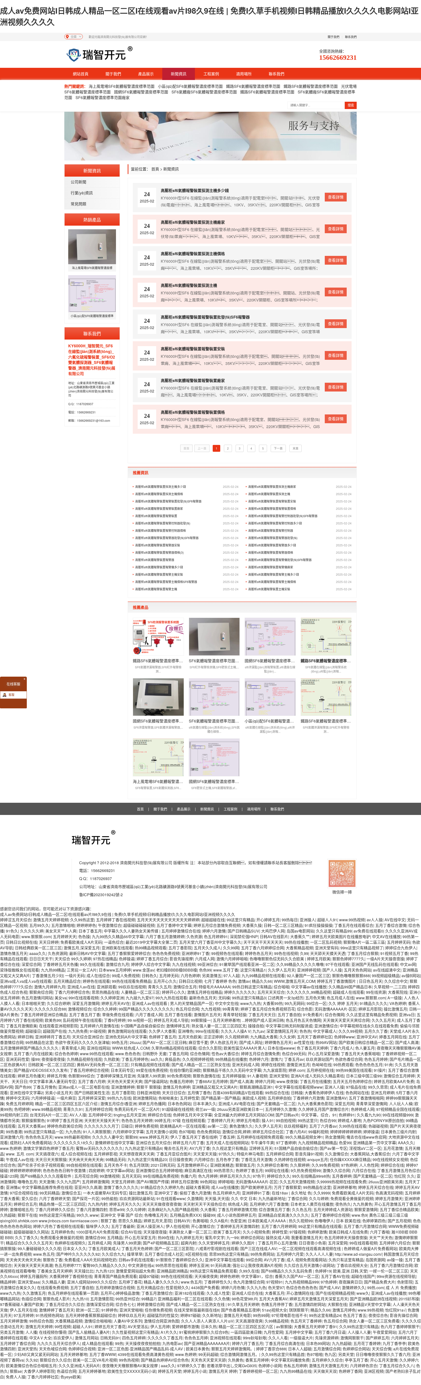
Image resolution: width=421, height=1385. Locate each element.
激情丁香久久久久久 (121, 1187)
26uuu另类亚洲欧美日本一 (240, 1109)
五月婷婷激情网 (95, 1181)
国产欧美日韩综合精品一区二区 (366, 1042)
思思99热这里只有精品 (229, 1254)
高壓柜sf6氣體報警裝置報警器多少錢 (300, 545)
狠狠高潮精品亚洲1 (256, 1087)
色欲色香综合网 (348, 1059)
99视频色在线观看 (227, 953)
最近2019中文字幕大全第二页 (151, 942)
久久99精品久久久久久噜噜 (300, 964)
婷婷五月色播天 (31, 1076)
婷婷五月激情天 (388, 1198)
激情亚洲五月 (298, 1064)
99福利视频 (318, 1131)
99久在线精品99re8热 (311, 1176)
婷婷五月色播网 (152, 1103)
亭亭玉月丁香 (356, 1360)
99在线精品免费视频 (161, 1176)
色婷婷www (344, 1037)
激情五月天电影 (237, 1315)
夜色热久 (343, 1204)
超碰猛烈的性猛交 (162, 1315)
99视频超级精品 (386, 975)
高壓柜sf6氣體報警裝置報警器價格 (300, 552)
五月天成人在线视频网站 (227, 1142)
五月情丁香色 (199, 1092)
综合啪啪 (281, 987)
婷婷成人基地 (349, 1120)
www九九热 (250, 1003)
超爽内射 (188, 1243)
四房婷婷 (96, 1170)
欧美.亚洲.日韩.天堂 (350, 1271)
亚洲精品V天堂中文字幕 (370, 1304)
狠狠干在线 (27, 1215)
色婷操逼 (126, 959)
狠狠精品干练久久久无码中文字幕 (232, 1070)
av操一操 (395, 1260)
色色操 (84, 936)
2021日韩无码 (163, 1165)
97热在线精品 (105, 959)
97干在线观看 (337, 964)
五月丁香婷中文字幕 (173, 925)
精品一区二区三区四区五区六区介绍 (66, 1103)
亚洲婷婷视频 (308, 970)
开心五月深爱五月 (140, 1237)
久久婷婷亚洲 (112, 998)
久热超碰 (8, 1215)
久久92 (32, 1360)
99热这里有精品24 (325, 1315)
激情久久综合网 (336, 1170)
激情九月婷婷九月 (49, 987)
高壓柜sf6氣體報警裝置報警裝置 (187, 516)
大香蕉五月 (274, 1293)
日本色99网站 (318, 1343)
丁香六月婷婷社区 (42, 1377)
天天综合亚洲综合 (87, 1037)
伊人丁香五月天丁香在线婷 (193, 1137)
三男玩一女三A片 (82, 970)
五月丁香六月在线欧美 (33, 1053)
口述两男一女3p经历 (285, 998)
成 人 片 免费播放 (401, 1287)
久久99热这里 (82, 920)
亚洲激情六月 (11, 1137)
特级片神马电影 (250, 1154)
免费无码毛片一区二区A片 (137, 1109)
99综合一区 (316, 1003)
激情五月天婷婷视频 (50, 920)
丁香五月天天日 (262, 1014)
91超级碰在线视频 (177, 1109)
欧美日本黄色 (197, 1349)
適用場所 (244, 74)
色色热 (305, 1031)
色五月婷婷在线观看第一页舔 (73, 1293)
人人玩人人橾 (400, 1103)
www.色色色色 (127, 1053)
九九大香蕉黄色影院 (315, 1103)
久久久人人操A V (235, 1031)
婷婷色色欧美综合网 (64, 1126)
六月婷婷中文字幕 (128, 1131)
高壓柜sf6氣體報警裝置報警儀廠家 (300, 567)
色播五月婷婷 (181, 1081)
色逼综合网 (66, 1371)
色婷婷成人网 (362, 1109)
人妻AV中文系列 (128, 1321)
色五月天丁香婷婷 (306, 1321)
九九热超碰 (341, 1343)
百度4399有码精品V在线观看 (238, 1092)
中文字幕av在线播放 (308, 987)
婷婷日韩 (25, 1037)
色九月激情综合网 (248, 1282)
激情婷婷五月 (178, 1026)
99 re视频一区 (139, 1020)
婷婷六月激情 (214, 931)
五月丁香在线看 (178, 1014)
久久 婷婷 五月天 (343, 1003)
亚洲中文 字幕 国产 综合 (121, 1215)
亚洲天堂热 (27, 1349)
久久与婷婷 (318, 1198)
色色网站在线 (357, 1092)
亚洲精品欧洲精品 (172, 1271)
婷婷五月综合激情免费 (260, 1053)
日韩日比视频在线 (21, 942)
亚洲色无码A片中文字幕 (126, 1037)
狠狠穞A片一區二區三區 (364, 942)
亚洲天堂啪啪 (131, 1310)
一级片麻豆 (66, 1098)
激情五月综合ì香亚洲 (118, 1103)
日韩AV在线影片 (274, 936)
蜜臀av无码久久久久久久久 (99, 1148)
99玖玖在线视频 (132, 987)
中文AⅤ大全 (40, 1338)
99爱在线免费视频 (152, 1070)
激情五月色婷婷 (176, 1087)
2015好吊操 (409, 1299)
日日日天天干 (41, 959)
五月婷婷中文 (100, 1115)
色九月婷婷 (208, 1176)
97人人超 (231, 975)
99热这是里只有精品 (57, 1215)
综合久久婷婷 (105, 1009)
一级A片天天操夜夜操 (385, 959)
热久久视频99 (301, 1221)
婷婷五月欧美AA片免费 (394, 1081)
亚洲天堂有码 (326, 948)
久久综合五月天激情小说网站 (309, 1265)
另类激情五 (211, 975)
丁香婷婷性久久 (217, 1282)
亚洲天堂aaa (29, 1282)
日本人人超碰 (299, 1349)
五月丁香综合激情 (390, 925)
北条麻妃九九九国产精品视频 (173, 1209)
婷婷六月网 (265, 1081)
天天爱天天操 (205, 1154)
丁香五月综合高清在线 (284, 1343)
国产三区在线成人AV (258, 1248)
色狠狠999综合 (81, 1076)
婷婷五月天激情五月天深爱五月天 (318, 1299)
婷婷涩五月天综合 (15, 920)
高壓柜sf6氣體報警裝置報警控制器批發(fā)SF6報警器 (300, 516)
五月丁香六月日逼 (329, 1332)
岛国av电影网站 (300, 931)
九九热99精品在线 (295, 1371)
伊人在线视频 (177, 1226)
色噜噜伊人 (324, 1221)
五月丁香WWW (102, 1354)
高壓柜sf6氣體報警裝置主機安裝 (300, 589)
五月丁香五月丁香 (84, 1014)
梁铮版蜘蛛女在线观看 (19, 970)
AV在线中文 (394, 920)
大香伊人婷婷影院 (39, 1371)
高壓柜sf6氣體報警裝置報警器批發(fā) (300, 538)
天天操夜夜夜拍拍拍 (142, 1343)
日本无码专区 (122, 1070)
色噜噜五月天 (156, 1215)
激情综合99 (95, 1237)
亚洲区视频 (373, 1371)
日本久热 (209, 1326)
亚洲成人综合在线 (247, 1293)
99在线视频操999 (398, 1115)
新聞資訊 (178, 74)
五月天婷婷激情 (13, 1321)
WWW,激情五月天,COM (294, 981)
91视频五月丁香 (394, 953)
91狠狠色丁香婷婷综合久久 (179, 1260)
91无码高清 (220, 1265)
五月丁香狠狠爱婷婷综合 (128, 953)
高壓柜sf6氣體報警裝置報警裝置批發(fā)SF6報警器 (187, 501)
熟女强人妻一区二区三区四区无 (218, 1026)
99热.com (375, 1287)
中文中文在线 (226, 1003)
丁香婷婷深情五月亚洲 (115, 1076)
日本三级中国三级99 (364, 1076)
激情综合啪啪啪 (98, 1321)
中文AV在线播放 (386, 936)
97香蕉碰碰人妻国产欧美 (21, 1304)
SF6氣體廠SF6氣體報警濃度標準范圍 (204, 92)
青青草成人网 (73, 1048)
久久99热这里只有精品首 (283, 1354)
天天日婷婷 (48, 942)
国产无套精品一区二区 (276, 1103)
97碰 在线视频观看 (188, 1120)
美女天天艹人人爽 (61, 931)
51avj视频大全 (274, 1310)
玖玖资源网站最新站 (136, 1198)
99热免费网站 (262, 1254)
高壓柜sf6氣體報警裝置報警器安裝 (187, 545)
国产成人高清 (407, 1042)
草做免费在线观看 (117, 1014)
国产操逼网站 (156, 1081)
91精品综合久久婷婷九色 (162, 1187)
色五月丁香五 (354, 1315)
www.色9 (359, 1215)
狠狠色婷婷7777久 (348, 959)
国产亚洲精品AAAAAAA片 (207, 1343)
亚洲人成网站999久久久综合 (91, 1282)
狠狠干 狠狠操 (148, 1087)
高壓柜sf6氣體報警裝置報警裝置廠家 (187, 508)
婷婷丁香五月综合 (152, 959)
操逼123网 (9, 1176)
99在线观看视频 (363, 1243)
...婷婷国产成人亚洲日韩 (263, 1020)
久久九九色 (256, 1287)
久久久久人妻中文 (107, 1137)
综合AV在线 (131, 1232)
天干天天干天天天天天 (262, 942)
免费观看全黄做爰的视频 (351, 1198)
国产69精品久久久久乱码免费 (287, 1271)
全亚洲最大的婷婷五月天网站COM (244, 1115)
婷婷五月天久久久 (235, 1176)
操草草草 (135, 1254)
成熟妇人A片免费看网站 (30, 1142)
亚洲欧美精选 (221, 1165)
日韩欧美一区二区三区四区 (51, 1064)
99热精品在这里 (39, 1042)
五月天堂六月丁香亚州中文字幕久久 (210, 942)
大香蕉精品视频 (299, 948)
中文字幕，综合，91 (319, 1115)
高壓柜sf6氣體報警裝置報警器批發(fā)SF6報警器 (187, 538)
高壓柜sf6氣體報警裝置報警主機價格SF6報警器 (187, 582)
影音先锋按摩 (181, 959)
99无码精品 (49, 1193)
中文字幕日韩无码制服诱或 (289, 1026)
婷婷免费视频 (146, 1126)
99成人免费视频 (126, 975)
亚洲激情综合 (326, 1026)
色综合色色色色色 (301, 1287)
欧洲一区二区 (87, 1310)
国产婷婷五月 (377, 1338)
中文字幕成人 (324, 1031)
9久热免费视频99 (306, 1170)
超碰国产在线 (54, 1031)
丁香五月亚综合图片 (173, 1154)
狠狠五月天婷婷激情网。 (232, 1349)
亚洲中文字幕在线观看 (224, 1260)
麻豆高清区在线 (198, 1170)
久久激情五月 (34, 1293)
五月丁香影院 (180, 948)
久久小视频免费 (256, 1232)
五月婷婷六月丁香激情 (268, 1204)
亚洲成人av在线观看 (150, 1003)
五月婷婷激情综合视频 (115, 1287)
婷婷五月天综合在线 (375, 1187)
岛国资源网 (375, 1260)
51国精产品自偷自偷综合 (142, 1026)
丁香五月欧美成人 (103, 1248)
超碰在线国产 (363, 1276)
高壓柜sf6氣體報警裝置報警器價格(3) (187, 552)
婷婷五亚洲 (199, 1265)
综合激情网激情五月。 (239, 1354)
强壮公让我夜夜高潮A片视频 (257, 1265)
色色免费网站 (208, 1131)
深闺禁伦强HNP (244, 936)
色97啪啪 (187, 1131)
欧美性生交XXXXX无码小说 (131, 1371)
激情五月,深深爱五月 (82, 948)
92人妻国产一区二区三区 (308, 975)
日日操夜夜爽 (180, 1159)
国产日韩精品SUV (243, 931)
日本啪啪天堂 (33, 1003)
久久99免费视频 (325, 1165)
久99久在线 (249, 1271)
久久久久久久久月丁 (101, 1126)
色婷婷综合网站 (356, 1349)
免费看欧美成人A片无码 (81, 942)
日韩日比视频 (190, 981)
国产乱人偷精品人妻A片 (89, 1332)
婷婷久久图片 (243, 1243)
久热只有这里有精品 (346, 1260)
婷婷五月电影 (248, 1120)
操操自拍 (256, 1026)
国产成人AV (329, 1287)
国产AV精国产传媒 (152, 1181)
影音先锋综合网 (403, 1315)
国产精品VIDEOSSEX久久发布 (41, 1070)
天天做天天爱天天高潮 (33, 1265)
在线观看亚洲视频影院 (58, 1026)
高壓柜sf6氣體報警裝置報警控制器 (300, 530)
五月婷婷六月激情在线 (99, 1026)
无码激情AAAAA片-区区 (335, 1009)
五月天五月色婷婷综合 (352, 1081)
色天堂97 (276, 1287)
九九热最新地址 (272, 1198)
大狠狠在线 (337, 1304)
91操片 (380, 1070)
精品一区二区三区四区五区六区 (246, 1326)
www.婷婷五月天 (153, 1137)
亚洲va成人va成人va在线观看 (25, 981)
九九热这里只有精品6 (143, 1148)
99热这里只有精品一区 (43, 1131)
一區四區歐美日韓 (246, 1332)
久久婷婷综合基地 (272, 1165)
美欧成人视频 (254, 1098)
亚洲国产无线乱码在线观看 (374, 964)
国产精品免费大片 (379, 1282)
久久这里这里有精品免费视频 (371, 1014)
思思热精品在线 (105, 992)
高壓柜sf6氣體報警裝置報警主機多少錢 (300, 574)
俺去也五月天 (175, 1148)
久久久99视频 (350, 1031)
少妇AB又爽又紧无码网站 (36, 1354)
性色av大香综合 (225, 1053)
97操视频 (297, 1232)
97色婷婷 (349, 1165)
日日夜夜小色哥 (312, 1243)
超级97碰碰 (149, 1276)
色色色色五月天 (39, 1137)
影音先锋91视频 (309, 1154)
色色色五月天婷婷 (137, 1120)
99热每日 (290, 920)
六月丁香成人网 (149, 1014)
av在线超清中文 (387, 970)
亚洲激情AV (336, 1098)
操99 (35, 1059)
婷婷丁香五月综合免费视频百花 (267, 1009)
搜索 (351, 105)
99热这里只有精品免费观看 (213, 1271)
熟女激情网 (334, 1137)
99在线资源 (376, 992)
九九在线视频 (183, 964)
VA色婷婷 (397, 1003)
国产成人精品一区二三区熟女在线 (201, 1064)
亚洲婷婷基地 (344, 1187)
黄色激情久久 (241, 1126)
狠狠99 (131, 1137)
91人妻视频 (257, 1076)
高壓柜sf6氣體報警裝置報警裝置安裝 (300, 501)
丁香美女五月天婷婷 (54, 1271)
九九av (258, 1031)
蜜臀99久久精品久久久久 (104, 1265)
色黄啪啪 (200, 1221)
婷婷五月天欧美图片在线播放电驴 (341, 936)
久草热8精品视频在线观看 (173, 1048)
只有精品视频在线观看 (150, 1064)
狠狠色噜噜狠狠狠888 (351, 975)
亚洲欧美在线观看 (117, 948)
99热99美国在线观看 (354, 1070)
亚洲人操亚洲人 (150, 1226)
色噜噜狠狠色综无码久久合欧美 (277, 959)
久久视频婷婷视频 (197, 1059)
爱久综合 (29, 1198)
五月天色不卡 (115, 1165)
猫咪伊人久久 (97, 1226)
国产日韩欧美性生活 (91, 1092)
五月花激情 (393, 1148)
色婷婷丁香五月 (162, 1037)
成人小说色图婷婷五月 (236, 1215)
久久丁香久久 (26, 1237)
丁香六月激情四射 (91, 1209)
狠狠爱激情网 (366, 1209)
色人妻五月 (365, 1048)
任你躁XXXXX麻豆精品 (350, 1159)
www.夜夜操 (287, 1081)
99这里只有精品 (240, 920)
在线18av (280, 1193)
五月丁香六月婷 (91, 1081)
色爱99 (345, 1142)
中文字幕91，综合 (257, 1276)
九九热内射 (97, 1204)
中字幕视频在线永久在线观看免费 (369, 1026)
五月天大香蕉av (31, 1126)
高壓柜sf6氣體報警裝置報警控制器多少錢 (300, 523)
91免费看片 (313, 1014)
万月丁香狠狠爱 (287, 1187)
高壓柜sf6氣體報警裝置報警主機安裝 (187, 574)
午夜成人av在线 (19, 1159)
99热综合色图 (41, 1321)
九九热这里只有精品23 (147, 1159)
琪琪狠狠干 (298, 1310)
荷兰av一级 (205, 1109)
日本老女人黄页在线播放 (311, 1204)
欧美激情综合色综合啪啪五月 (31, 1365)
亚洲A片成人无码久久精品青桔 (317, 1076)
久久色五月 (301, 1209)
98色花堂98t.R (244, 1299)
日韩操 (297, 1092)
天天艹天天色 (380, 1237)
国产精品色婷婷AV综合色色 (165, 1360)
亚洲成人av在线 (81, 987)
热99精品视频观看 (150, 948)
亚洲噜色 (185, 1031)
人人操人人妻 (359, 1332)
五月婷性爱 (189, 1098)
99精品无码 (115, 1159)
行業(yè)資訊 (82, 193)
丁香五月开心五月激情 (277, 1243)
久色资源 (194, 936)
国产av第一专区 (333, 1148)
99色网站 (208, 1181)
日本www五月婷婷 (115, 970)
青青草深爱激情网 (371, 1103)
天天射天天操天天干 (101, 1120)
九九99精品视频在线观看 (263, 975)
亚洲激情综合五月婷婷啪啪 (159, 1170)
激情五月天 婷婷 (223, 1371)
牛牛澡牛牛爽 (262, 1142)
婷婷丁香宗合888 (271, 1349)
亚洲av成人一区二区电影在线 (83, 1087)
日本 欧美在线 (348, 1221)
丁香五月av (294, 1059)
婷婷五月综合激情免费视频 (216, 925)
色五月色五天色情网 (303, 1020)
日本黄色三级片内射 (398, 1131)
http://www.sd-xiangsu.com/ (358, 1254)
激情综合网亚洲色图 (161, 1321)
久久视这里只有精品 (229, 1148)
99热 (119, 1343)
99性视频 (63, 1326)
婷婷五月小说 (195, 1371)
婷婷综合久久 (278, 1176)
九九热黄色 (362, 1204)
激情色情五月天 (13, 953)
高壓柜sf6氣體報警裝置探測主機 (300, 494)
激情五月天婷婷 (39, 1326)
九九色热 (73, 1131)
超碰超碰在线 (213, 920)
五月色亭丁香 (227, 1159)
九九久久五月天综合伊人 (58, 1343)
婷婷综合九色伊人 (400, 948)
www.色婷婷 (10, 1148)
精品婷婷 (8, 1282)
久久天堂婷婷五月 (214, 1243)
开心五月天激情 (383, 1360)
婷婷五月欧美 (318, 959)
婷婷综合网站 (252, 1237)
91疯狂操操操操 (318, 925)
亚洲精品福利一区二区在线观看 (185, 1299)
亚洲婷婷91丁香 (195, 953)
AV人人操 (77, 1115)
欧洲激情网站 (144, 1098)
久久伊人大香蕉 (162, 1031)
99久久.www (87, 1215)
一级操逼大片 (301, 1338)
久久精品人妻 (53, 1282)
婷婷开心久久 (173, 992)
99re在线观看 (207, 1031)
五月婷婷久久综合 (327, 1360)
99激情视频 (110, 1176)
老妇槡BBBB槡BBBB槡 (176, 970)
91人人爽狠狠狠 (97, 1131)
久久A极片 (219, 1221)
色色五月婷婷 (376, 1059)
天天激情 (47, 1181)
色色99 (205, 970)
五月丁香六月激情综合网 (365, 1226)
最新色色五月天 (202, 998)
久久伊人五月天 (281, 970)
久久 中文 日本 (243, 1198)
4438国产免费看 (205, 1287)
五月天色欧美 (189, 1037)
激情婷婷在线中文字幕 (114, 1142)
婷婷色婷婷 (229, 1276)
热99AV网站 (326, 1042)
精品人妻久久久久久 (161, 1282)
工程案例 (211, 74)
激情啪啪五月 (21, 1209)
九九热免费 (78, 1031)
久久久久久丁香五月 (164, 1338)
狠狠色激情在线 (206, 1076)
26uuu (135, 1042)
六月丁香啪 (379, 1232)
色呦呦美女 (168, 1098)
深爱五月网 (344, 1103)
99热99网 (261, 1315)
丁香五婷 (227, 1137)
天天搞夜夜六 (47, 1154)
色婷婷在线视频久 (70, 1243)
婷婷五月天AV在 (115, 1003)
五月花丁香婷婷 (367, 1343)
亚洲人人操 (334, 1087)
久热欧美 (111, 1059)
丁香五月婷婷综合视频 (89, 1070)
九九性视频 (210, 1009)
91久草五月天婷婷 (243, 1304)
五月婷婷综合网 (98, 1109)
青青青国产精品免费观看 (115, 1276)
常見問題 (78, 204)
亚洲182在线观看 (189, 1293)
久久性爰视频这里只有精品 (135, 1332)
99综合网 (254, 1260)
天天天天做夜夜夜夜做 (161, 1204)
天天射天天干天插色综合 (204, 1204)
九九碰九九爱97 (139, 998)
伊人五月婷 (160, 1326)
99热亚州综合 (127, 1299)
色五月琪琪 (139, 1165)
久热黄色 (235, 1360)
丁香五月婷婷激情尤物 (237, 1209)
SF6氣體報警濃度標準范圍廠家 (103, 97)
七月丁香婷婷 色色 (220, 981)
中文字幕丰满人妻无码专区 (52, 1081)
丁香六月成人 (341, 1048)
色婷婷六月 (258, 1059)
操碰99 (209, 1215)
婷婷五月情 (56, 1076)
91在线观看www (170, 1198)
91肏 (388, 1064)
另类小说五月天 (58, 1092)
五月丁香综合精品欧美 (399, 1209)
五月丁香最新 (122, 1226)
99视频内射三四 (14, 1115)
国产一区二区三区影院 (173, 1248)
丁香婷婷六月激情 (308, 1098)
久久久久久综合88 (50, 1009)
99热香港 (14, 1131)
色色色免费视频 (166, 953)
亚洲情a (13, 1187)
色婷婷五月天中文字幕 (192, 1115)
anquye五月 (317, 1159)
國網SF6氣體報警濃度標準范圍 (141, 92)
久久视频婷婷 (236, 1037)
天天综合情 (381, 1349)
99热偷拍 (109, 1198)
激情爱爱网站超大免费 (135, 1271)
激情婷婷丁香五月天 (56, 1310)
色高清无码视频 (389, 1193)
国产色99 (23, 1087)
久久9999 (321, 1193)
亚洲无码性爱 (17, 1059)
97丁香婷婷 (286, 1142)
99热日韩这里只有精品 (252, 987)
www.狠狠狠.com (36, 936)
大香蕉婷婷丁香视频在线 (70, 1276)
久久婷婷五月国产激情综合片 (323, 1109)
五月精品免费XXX (185, 1215)
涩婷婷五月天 (260, 1148)
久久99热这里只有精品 (359, 1326)
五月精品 (115, 1237)
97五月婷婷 (24, 1315)
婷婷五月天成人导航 (171, 1020)
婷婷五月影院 (370, 1009)
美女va (61, 998)
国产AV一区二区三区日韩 (165, 1042)
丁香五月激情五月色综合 (398, 1170)
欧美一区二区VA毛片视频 (95, 1360)
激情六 (276, 1059)
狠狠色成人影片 (56, 1299)
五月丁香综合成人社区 (163, 1254)
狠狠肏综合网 (41, 992)
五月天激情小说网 (161, 1131)
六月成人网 (204, 959)
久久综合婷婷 (58, 1003)
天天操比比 (84, 1271)
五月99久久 (39, 925)
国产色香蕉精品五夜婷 (240, 1310)
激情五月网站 (86, 1338)
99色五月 (120, 1042)
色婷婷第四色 (374, 1221)
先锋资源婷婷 (326, 1338)
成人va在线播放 (225, 1187)
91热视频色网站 (49, 1315)
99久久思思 (378, 1087)
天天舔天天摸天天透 (327, 953)
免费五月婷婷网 (19, 1103)
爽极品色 (172, 1059)
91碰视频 (98, 1031)
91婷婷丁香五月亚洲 (64, 1120)
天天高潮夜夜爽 (249, 1321)
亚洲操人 (307, 920)
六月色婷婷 (190, 975)
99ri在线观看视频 (83, 998)
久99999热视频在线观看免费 (341, 1181)
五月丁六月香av (323, 1126)
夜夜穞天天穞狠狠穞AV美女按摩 (130, 1365)
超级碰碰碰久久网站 (31, 1232)
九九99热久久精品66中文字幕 (118, 936)
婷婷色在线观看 (96, 981)
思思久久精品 (130, 1221)
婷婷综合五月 (25, 1204)
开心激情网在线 (300, 1293)
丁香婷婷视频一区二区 (258, 1371)
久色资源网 (57, 953)
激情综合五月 (185, 987)
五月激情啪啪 (63, 925)
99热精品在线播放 (231, 1059)
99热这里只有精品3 (249, 998)
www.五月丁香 (225, 970)
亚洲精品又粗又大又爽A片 (215, 1087)
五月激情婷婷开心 (192, 1165)
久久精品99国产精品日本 (350, 987)
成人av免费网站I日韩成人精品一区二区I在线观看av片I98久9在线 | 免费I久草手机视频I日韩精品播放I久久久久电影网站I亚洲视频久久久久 (209, 16)
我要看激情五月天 (306, 1237)
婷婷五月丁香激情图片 (337, 981)
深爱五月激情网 (85, 1003)
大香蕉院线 (397, 992)
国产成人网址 (251, 1042)
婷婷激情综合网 (150, 1304)
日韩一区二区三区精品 (283, 925)
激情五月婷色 (344, 1310)
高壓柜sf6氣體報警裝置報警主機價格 (300, 582)
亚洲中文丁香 (166, 1193)
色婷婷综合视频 (82, 1349)
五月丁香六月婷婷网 (278, 1226)
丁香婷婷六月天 (220, 1120)
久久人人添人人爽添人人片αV (207, 1321)
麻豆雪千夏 (198, 1042)
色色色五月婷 (196, 1338)
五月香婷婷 (341, 1176)
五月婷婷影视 (105, 1154)
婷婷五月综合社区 (268, 1131)
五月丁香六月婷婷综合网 (262, 948)
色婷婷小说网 (270, 1365)
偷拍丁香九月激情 (195, 1193)
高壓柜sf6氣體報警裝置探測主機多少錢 (187, 486)
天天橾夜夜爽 (206, 1276)
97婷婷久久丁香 (191, 1365)
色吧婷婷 (22, 1109)
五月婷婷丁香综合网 (17, 1343)
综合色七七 (125, 1304)
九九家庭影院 (275, 1070)
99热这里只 (308, 1120)
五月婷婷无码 (398, 942)
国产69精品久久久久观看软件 (46, 1176)
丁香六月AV (296, 1131)
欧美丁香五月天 (227, 1232)
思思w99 (116, 1209)
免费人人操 (15, 1377)
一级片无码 (75, 975)
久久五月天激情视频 (297, 1181)
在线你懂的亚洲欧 (185, 1070)
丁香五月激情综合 (156, 1293)
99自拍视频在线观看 (84, 1165)
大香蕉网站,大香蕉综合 (370, 1154)
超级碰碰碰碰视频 (138, 925)
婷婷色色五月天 (258, 953)
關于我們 (333, 37)
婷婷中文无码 (17, 1098)
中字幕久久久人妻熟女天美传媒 (131, 931)
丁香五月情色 (44, 1087)
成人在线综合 (98, 975)
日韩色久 (149, 975)
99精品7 (148, 1299)
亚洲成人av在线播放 (388, 1293)
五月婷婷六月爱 (290, 1254)
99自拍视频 (286, 1120)
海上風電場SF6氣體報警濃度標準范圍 (122, 86)
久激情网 (195, 1198)
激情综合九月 (117, 964)
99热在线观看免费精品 (131, 981)
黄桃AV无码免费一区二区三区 (103, 1064)
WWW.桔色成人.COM (130, 1048)
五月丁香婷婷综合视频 (330, 1215)
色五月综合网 (187, 1009)
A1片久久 (169, 1332)
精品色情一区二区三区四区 (62, 1204)
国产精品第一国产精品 (220, 1098)
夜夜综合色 (378, 1315)
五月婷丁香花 (130, 1282)
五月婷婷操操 (233, 1076)
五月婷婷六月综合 (394, 1243)
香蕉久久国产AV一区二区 (297, 1276)
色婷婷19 (323, 1271)
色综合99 (328, 1120)
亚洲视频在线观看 (225, 1338)
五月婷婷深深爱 (91, 1098)
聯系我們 (351, 37)
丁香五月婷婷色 (135, 1059)
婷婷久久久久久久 (239, 992)
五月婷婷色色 (62, 1232)
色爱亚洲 (238, 1221)
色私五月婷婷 (295, 1365)
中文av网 (408, 964)
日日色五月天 (370, 981)
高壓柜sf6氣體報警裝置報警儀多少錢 (187, 567)
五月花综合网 (86, 1176)
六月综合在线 (363, 1170)
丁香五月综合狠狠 (362, 953)
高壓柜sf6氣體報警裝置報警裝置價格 (300, 508)
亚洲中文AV (366, 1037)
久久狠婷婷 (299, 1165)
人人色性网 (369, 1165)
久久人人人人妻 (319, 1254)
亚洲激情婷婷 (122, 1087)
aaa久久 (168, 1365)
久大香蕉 (208, 1209)
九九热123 (105, 1271)
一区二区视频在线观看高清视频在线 (310, 1248)
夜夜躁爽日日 (350, 1282)
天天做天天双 (325, 1371)
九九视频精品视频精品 (317, 1142)
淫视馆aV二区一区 (365, 1148)
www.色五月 (43, 1254)
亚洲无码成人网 (245, 1064)
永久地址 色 (301, 1193)
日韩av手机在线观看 (136, 1260)
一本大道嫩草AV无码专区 (105, 1193)
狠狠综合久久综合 (55, 1360)
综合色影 (305, 1009)
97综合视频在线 (24, 1193)
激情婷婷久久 (353, 1287)
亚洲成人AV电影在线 (236, 1103)
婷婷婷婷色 (86, 925)
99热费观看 (343, 1064)
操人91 (268, 1120)
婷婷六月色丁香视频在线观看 (58, 1226)
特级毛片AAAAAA (214, 987)
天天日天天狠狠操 (51, 1159)
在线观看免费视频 (52, 1287)
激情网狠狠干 (352, 1338)
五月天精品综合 (67, 981)
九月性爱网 (273, 1332)
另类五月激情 (11, 1332)
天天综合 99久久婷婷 (73, 959)
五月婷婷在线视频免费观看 (260, 1137)
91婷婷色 (109, 1310)
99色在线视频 (286, 953)
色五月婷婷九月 (226, 1193)
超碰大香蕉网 (197, 1187)
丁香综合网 (297, 1198)
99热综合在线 (277, 1092)
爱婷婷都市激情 (185, 1326)
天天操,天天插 (217, 1198)
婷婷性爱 (279, 1232)
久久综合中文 (396, 981)
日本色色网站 (179, 1103)
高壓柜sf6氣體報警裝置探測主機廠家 (300, 486)
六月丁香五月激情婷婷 (164, 936)
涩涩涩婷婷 (213, 1037)
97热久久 (227, 1154)
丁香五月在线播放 (315, 1081)
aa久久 (157, 1059)
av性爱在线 (304, 1042)
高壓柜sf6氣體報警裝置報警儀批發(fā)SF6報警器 (300, 560)
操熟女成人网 (277, 1237)
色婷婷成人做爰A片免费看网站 (370, 1248)
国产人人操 (332, 970)
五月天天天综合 (271, 992)
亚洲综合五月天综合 (153, 1142)
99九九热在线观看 (171, 998)
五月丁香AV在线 (335, 1276)
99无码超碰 (208, 1354)
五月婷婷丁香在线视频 (115, 920)
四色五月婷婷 (133, 1338)
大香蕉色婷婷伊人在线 (324, 1092)
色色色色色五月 (369, 1064)
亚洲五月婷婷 (382, 1092)
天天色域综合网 (52, 1349)
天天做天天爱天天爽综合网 (346, 1020)
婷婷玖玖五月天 (131, 1315)
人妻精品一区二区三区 (140, 992)
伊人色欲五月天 (223, 1042)
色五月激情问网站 (37, 998)
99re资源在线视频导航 (396, 1276)
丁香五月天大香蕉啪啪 (360, 1053)
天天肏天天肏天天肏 (86, 1159)
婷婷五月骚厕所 (33, 1276)
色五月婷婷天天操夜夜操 (345, 1237)
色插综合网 (31, 1299)
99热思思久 (224, 1170)
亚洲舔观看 (106, 987)
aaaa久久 (37, 953)
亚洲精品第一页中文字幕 (374, 1142)
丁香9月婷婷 (114, 1020)
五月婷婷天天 (64, 936)
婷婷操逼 (371, 1131)
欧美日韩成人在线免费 (348, 1232)
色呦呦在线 (321, 1064)
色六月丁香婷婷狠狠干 (400, 1326)
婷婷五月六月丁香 (188, 1142)
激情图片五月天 (207, 1014)
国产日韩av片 (287, 1115)
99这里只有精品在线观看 (320, 1226)
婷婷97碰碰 (190, 1315)
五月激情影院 (102, 1299)
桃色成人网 (238, 1204)
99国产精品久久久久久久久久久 (146, 1009)
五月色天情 (315, 998)
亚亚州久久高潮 (88, 1187)
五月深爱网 (337, 1243)
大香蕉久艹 (300, 936)
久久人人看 (278, 1338)
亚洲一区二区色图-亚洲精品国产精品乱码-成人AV (140, 1349)
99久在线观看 (92, 964)
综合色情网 (334, 1014)
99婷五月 (162, 1120)
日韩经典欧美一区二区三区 (38, 948)
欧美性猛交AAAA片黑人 (245, 1048)
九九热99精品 (53, 970)
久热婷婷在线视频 (289, 1159)
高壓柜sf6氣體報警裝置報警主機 (187, 589)
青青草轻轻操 (234, 1014)
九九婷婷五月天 (189, 1237)
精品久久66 (262, 981)
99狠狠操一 (201, 1020)
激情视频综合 (79, 1009)
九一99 (232, 1237)
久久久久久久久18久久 (73, 1142)
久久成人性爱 (218, 1293)
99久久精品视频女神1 (304, 1137)
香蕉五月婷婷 (257, 1360)
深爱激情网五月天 (281, 1031)
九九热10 (80, 1299)
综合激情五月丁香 (274, 1209)
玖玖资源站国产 (319, 1059)
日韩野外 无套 (154, 1053)
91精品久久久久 (373, 1003)
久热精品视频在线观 (84, 1059)
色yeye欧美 (70, 1377)
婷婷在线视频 (273, 1064)
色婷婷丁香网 (350, 1371)
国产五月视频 (399, 1221)
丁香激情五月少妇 (47, 975)
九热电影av (172, 1343)
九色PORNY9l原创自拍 (383, 1120)
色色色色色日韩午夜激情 (65, 1170)
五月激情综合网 (327, 1349)
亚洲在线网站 (98, 1048)
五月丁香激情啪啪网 (366, 1098)
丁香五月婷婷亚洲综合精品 (43, 1014)
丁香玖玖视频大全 (352, 1265)
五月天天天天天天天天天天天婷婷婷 (168, 920)
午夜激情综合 (109, 925)
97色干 (259, 1176)
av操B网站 (411, 975)
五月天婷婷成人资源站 (332, 1209)
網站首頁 (80, 74)
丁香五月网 (178, 1053)
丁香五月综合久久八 (396, 1365)
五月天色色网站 (357, 970)
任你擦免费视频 (158, 1310)
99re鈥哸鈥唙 (254, 1338)
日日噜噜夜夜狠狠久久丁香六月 (383, 1354)
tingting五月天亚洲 (130, 1115)
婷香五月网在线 (392, 1037)
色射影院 (405, 1282)
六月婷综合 (204, 1159)
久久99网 (231, 948)
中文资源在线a (140, 1265)
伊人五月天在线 (23, 1310)
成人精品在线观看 (97, 1343)
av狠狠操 (284, 1326)
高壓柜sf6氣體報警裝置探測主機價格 (187, 494)
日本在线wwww (281, 1048)
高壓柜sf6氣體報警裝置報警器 (187, 560)
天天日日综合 (173, 1092)
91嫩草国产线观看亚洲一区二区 (246, 964)
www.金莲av (143, 970)
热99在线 (166, 1237)
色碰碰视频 (378, 1126)
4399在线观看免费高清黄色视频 (145, 1354)
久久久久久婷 (31, 931)
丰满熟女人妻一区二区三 (190, 1232)
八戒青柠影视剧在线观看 (216, 1248)
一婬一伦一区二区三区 (388, 1271)
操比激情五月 (395, 1009)
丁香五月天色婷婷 (137, 1248)
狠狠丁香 (108, 1221)
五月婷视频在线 (320, 1070)
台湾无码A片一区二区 (48, 1115)
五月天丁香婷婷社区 (314, 1037)
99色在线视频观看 (176, 1276)
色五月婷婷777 (68, 1265)
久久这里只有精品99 (334, 931)
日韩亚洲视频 (148, 1092)
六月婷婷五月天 (404, 1338)
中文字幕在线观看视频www (299, 1087)
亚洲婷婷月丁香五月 (52, 1037)
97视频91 (274, 1282)
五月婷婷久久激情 (280, 1109)
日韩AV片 (182, 1221)
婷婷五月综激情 (184, 1181)
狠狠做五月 (245, 1165)
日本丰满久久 (204, 1103)
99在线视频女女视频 (390, 1159)
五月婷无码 (169, 975)
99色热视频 (129, 1360)
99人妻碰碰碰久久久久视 (39, 1248)
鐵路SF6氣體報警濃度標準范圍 (253, 86)
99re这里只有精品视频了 (361, 948)
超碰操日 (33, 1031)
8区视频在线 (196, 1254)
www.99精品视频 (46, 1109)
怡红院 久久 (404, 1176)
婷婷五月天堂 (169, 1371)
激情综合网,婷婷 (236, 1131)
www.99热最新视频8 (72, 1137)
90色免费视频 (179, 1076)
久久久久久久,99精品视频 (309, 992)
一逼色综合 (114, 942)
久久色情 (222, 1299)
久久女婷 (287, 1037)
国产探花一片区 (85, 1198)
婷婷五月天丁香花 (110, 1326)
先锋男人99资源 (151, 1076)
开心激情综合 (202, 1226)
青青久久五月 (159, 987)
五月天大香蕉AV (273, 1299)
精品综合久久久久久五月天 (29, 1243)
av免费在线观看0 (368, 931)
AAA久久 (406, 1142)
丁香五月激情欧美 (21, 1026)
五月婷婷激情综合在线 (180, 931)
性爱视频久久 (177, 1287)
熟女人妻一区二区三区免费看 (374, 1321)
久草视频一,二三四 (390, 987)
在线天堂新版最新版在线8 (196, 1310)
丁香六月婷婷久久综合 (54, 1209)
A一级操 (394, 998)
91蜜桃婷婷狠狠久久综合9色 (204, 1332)
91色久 (12, 931)
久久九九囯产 (68, 1181)
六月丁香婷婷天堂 (54, 1198)
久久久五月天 (383, 1020)
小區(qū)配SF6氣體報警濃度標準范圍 (190, 86)
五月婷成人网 (99, 1243)
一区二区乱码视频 (325, 942)
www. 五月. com (19, 1154)
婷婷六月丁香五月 (247, 1343)
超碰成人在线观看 (348, 992)
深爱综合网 (31, 964)
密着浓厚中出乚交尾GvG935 (231, 1365)
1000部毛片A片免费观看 (97, 1232)
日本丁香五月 (90, 931)
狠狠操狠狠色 (33, 1120)
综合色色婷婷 (66, 1053)
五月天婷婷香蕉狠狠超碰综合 (90, 1315)
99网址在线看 (277, 1170)
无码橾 (224, 998)
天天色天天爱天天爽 (124, 1081)
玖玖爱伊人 (63, 1338)
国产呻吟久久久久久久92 (78, 1254)
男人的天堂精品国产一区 (191, 1003)
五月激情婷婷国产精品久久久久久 (29, 1048)
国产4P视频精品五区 (161, 1243)
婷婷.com (296, 1070)
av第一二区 (217, 1126)
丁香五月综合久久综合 (64, 1304)
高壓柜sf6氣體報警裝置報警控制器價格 (187, 530)
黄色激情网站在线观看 (127, 1031)
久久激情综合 (336, 1154)
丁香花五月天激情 (256, 1159)
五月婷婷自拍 (279, 1098)
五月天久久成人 (207, 948)
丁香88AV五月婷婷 (211, 1081)
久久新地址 (212, 1315)
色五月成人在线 (340, 998)
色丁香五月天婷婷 (312, 1048)
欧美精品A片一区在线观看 (183, 1126)
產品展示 (146, 74)
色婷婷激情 (317, 1232)
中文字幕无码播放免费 (290, 1360)
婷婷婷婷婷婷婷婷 (345, 1131)
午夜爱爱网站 (384, 1332)
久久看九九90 (369, 1115)
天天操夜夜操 (155, 1232)
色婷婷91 (347, 1115)
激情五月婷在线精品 (204, 992)
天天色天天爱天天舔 (208, 1360)
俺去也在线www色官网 (366, 1137)
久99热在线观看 (352, 1126)
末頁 (295, 448)
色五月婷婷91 (216, 936)
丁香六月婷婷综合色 (72, 992)
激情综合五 (71, 1193)
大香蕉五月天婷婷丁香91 (315, 1326)
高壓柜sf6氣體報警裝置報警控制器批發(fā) (187, 523)
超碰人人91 (327, 920)
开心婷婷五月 (268, 920)
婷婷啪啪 (226, 1181)
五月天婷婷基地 (226, 1020)
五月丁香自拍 (289, 1014)
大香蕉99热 (273, 1003)
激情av (244, 981)
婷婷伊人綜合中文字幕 (150, 964)
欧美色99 (53, 1020)
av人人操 (375, 920)
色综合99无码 (294, 1053)
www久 (362, 1293)
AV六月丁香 (199, 1148)
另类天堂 (346, 1354)
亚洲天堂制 (279, 1076)
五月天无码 (131, 1176)
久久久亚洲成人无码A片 (79, 1365)
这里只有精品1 (253, 970)
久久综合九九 (113, 1254)
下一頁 (278, 448)
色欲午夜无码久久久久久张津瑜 (82, 1042)
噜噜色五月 (27, 1181)
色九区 (330, 1354)
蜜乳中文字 (214, 1237)
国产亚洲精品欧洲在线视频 (373, 1299)
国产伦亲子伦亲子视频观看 (41, 1165)
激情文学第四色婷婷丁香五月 (48, 1148)
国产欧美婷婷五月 (256, 1187)
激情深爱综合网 (100, 1304)
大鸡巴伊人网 (273, 931)
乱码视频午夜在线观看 (82, 1020)
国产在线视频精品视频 (335, 1293)
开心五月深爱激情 (323, 1053)
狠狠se (16, 1371)
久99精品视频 (276, 1321)
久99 (304, 953)
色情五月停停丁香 (276, 1304)
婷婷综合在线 (159, 1115)
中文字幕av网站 (120, 1170)
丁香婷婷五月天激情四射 (237, 1226)
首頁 (155, 169)
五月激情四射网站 (309, 1304)
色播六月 (188, 1176)
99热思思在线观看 (171, 1265)
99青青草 (230, 1009)
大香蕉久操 (252, 925)
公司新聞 (78, 182)
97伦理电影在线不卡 (289, 1315)
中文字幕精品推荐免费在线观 (47, 1187)
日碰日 (127, 1126)
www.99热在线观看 (96, 1053)
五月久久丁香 (376, 1031)
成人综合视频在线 (76, 1154)
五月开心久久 (165, 981)
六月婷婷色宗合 (363, 1365)
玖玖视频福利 (295, 1126)
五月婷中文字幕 (298, 1332)
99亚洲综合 (207, 964)
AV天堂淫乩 (138, 1326)
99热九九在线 (119, 1098)
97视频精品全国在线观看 (398, 1109)
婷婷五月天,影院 (158, 1221)
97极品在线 (356, 1087)
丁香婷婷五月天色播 (60, 964)
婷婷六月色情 (233, 1287)
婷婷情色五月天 (278, 1042)
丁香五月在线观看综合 (353, 925)
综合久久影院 (210, 1048)
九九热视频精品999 (302, 1282)
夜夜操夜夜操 (53, 1059)
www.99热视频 (352, 920)
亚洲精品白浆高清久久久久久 (283, 1215)
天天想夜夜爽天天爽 (136, 1154)
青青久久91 (73, 1109)
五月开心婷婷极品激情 (119, 1293)
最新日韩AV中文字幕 (87, 953)
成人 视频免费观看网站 (306, 1260)
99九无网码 (295, 1003)
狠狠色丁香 (52, 1260)
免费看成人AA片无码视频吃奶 (90, 1260)
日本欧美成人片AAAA (267, 1221)
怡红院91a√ (395, 1310)
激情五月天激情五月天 (328, 1365)
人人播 (31, 1332)
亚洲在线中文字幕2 (26, 1092)
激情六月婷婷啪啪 (232, 959)
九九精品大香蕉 (263, 1037)
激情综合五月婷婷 (399, 1076)
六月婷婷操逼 (43, 1098)
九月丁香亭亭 (394, 1343)
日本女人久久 (74, 1248)
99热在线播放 (296, 942)
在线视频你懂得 (52, 1332)
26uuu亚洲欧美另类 (385, 1181)
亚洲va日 (407, 1014)
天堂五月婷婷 (122, 1181)
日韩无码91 (110, 1338)
